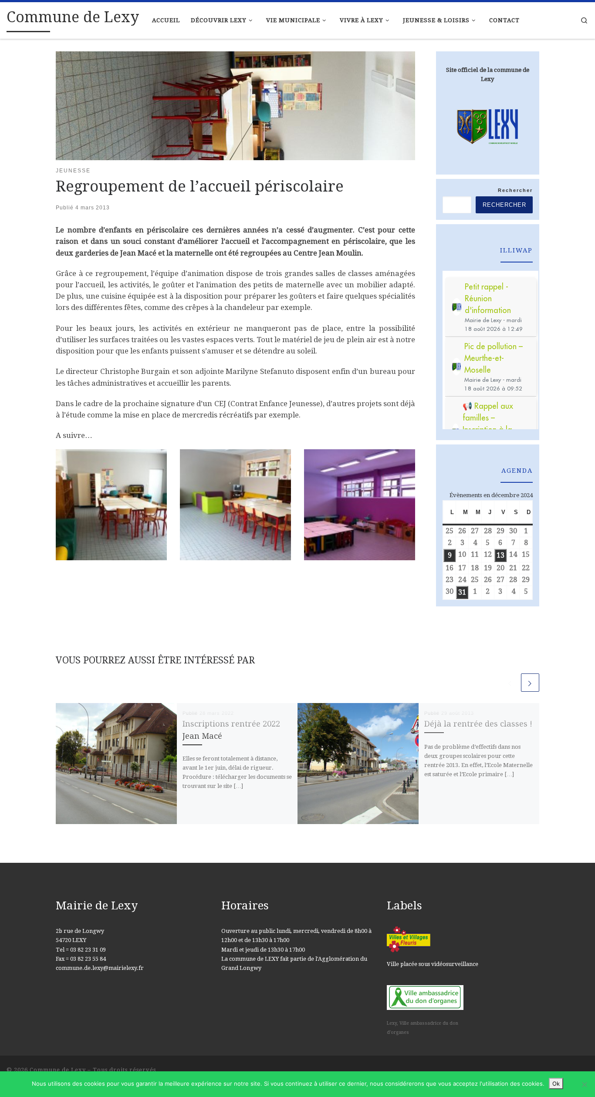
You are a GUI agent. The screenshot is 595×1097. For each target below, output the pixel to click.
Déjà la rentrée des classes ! (478, 723)
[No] (584, 1084)
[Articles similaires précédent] (510, 682)
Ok (556, 1083)
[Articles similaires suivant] (530, 682)
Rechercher (515, 190)
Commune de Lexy (58, 1070)
